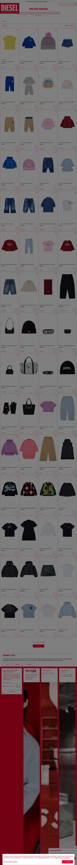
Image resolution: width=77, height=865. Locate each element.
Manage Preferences (44, 857)
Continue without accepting (10, 861)
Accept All (67, 861)
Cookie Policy (66, 857)
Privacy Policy (57, 857)
